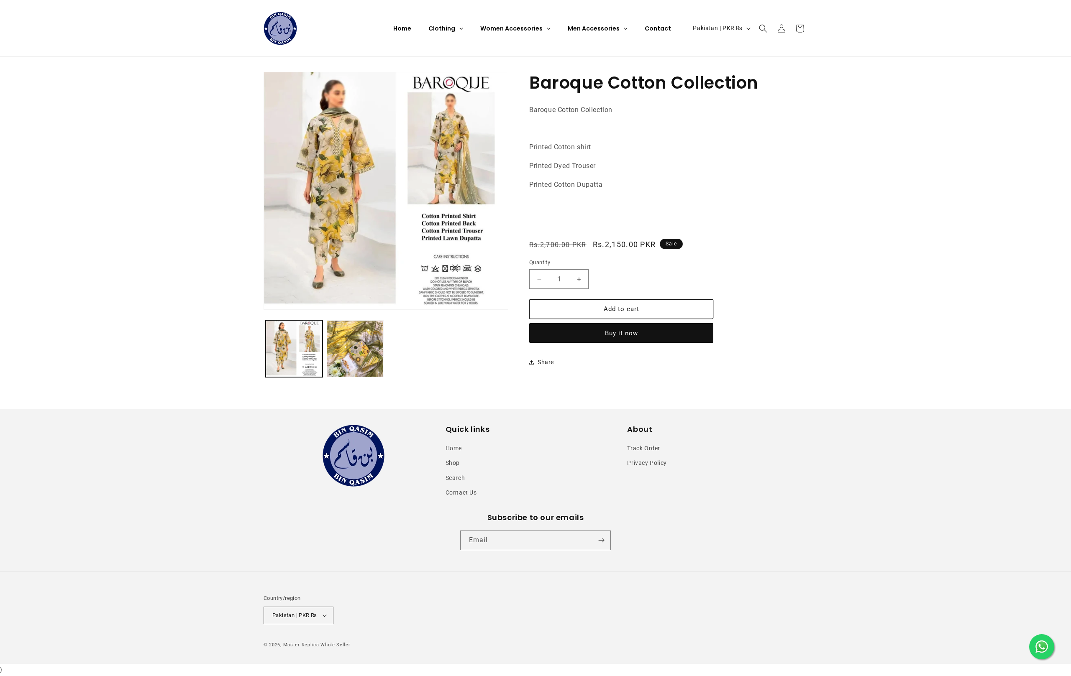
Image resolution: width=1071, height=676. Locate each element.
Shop (453, 462)
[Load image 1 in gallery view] (294, 348)
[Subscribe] (601, 540)
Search (455, 477)
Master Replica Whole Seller (317, 645)
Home (454, 448)
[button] (763, 28)
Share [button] (546, 362)
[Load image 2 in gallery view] (355, 348)
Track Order (643, 448)
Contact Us (461, 492)
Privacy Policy (646, 462)
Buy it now (621, 333)
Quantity (539, 263)
